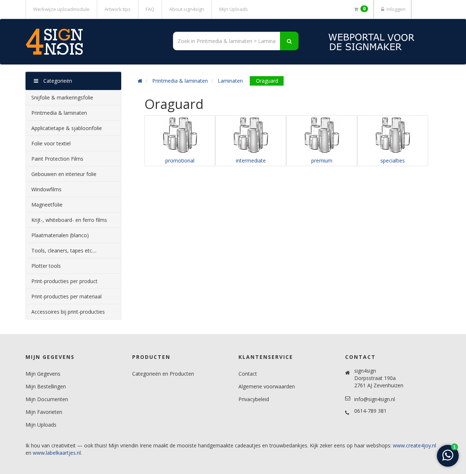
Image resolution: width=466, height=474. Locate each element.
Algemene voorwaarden (266, 386)
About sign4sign (186, 9)
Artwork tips (117, 9)
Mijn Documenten (46, 399)
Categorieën (57, 80)
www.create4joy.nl (414, 445)
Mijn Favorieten (43, 411)
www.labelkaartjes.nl (57, 452)
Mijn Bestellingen (45, 386)
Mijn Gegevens (42, 373)
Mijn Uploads (233, 9)
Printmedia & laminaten (180, 80)
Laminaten (230, 80)
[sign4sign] (91, 41)
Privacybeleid (253, 399)
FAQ (150, 9)
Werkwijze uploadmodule (61, 9)
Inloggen (396, 9)
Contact (247, 373)
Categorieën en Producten (163, 373)
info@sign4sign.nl (374, 399)
